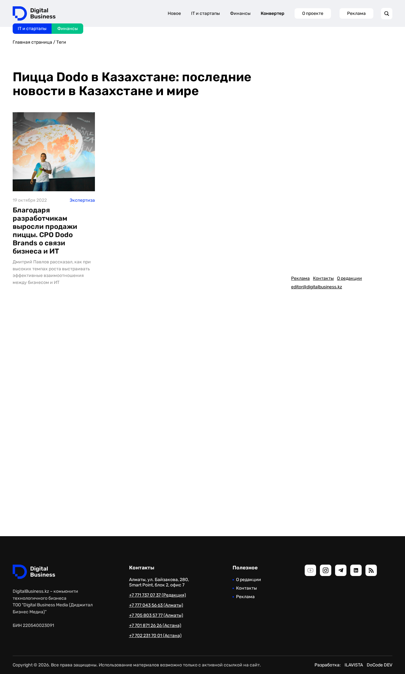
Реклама (356, 13)
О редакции (349, 278)
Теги (61, 42)
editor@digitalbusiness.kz (316, 287)
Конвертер (272, 13)
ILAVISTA (354, 665)
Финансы (67, 28)
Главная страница (32, 42)
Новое (174, 13)
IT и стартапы (32, 28)
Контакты (323, 278)
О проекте (312, 13)
